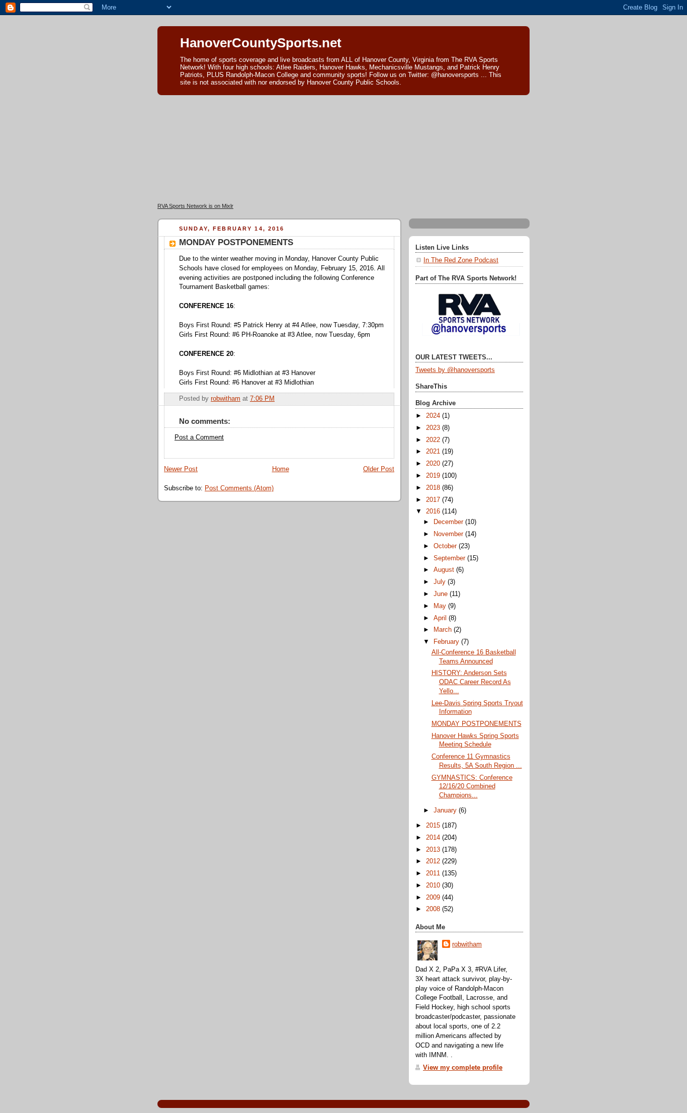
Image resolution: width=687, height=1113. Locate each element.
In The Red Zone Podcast (460, 260)
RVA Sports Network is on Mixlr (195, 206)
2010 (434, 885)
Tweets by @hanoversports (455, 370)
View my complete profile (462, 1067)
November (449, 534)
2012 (434, 861)
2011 (434, 873)
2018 (434, 487)
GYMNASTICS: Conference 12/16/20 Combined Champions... (472, 786)
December (449, 522)
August (445, 569)
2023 (434, 427)
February (447, 641)
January (446, 810)
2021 (434, 451)
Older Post (378, 469)
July (441, 581)
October (446, 546)
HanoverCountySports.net (260, 42)
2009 (434, 897)
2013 (434, 849)
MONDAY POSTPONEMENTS (477, 723)
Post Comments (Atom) (239, 488)
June (442, 594)
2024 (434, 415)
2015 (434, 825)
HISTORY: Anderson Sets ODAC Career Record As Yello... (471, 682)
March (444, 629)
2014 (434, 837)
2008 (434, 909)
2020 (434, 463)
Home (280, 469)
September (450, 558)
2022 (434, 439)
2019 (434, 475)
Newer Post (181, 469)
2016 (434, 511)
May (441, 606)
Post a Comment (199, 437)
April (441, 618)
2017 (434, 499)
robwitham (467, 944)
